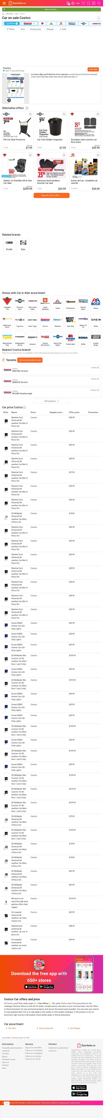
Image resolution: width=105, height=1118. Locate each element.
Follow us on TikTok (32, 1059)
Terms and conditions (49, 1103)
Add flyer (5, 1065)
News (4, 1068)
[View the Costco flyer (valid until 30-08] (15, 88)
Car (16, 14)
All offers (9, 14)
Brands (4, 1057)
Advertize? (6, 1051)
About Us (5, 1062)
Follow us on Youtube (33, 1056)
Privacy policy (64, 1103)
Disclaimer (36, 1103)
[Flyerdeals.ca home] (17, 3)
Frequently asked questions (12, 1048)
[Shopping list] (94, 3)
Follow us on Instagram (34, 1053)
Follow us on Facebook (34, 1050)
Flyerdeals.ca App (8, 1059)
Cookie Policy (75, 1103)
